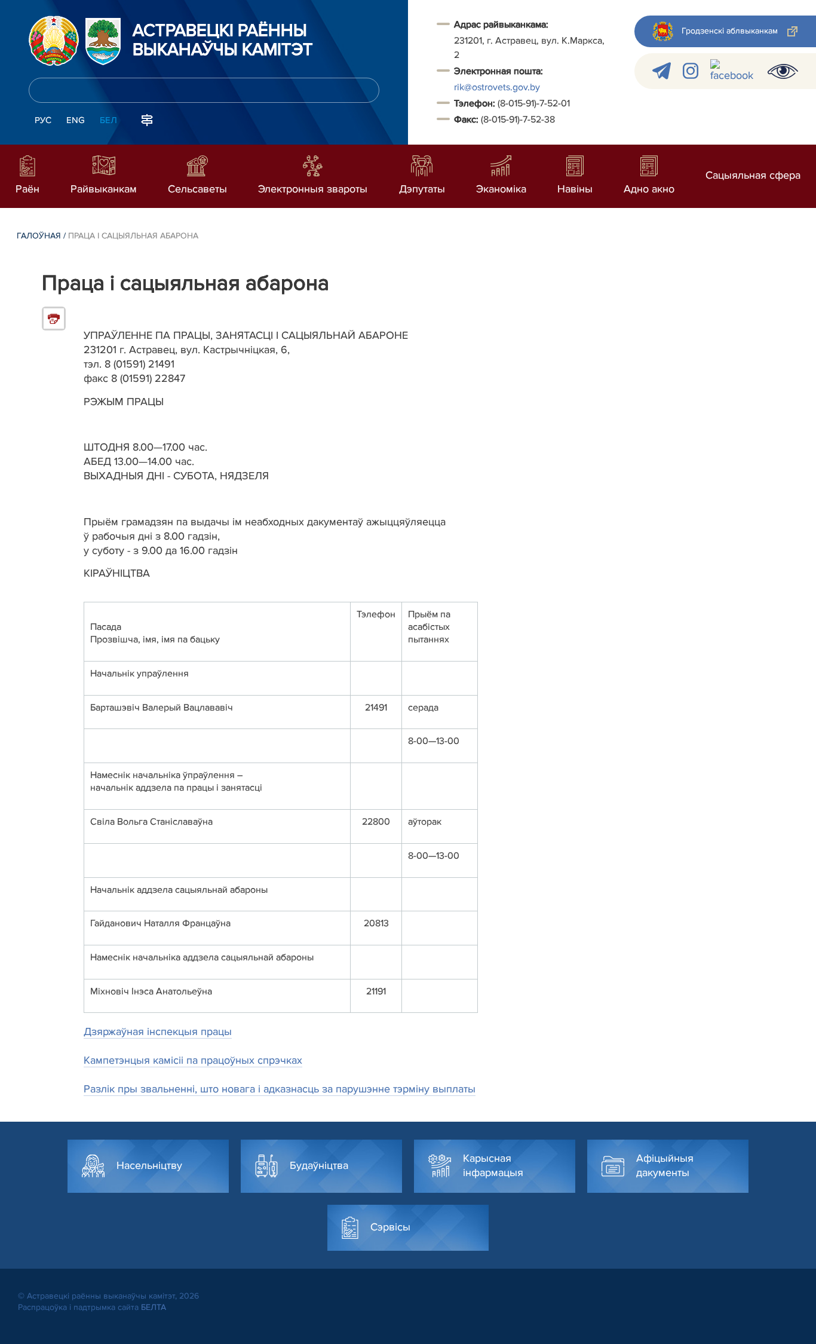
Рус (43, 120)
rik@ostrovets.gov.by (497, 87)
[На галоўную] (54, 41)
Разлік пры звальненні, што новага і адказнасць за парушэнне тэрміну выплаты (280, 1088)
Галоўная (39, 236)
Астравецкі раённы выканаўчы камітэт (223, 41)
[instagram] (690, 70)
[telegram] (661, 70)
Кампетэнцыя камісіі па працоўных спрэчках (193, 1060)
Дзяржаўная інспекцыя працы (158, 1031)
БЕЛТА (153, 1307)
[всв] (783, 70)
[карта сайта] (147, 118)
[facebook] (733, 71)
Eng (75, 120)
